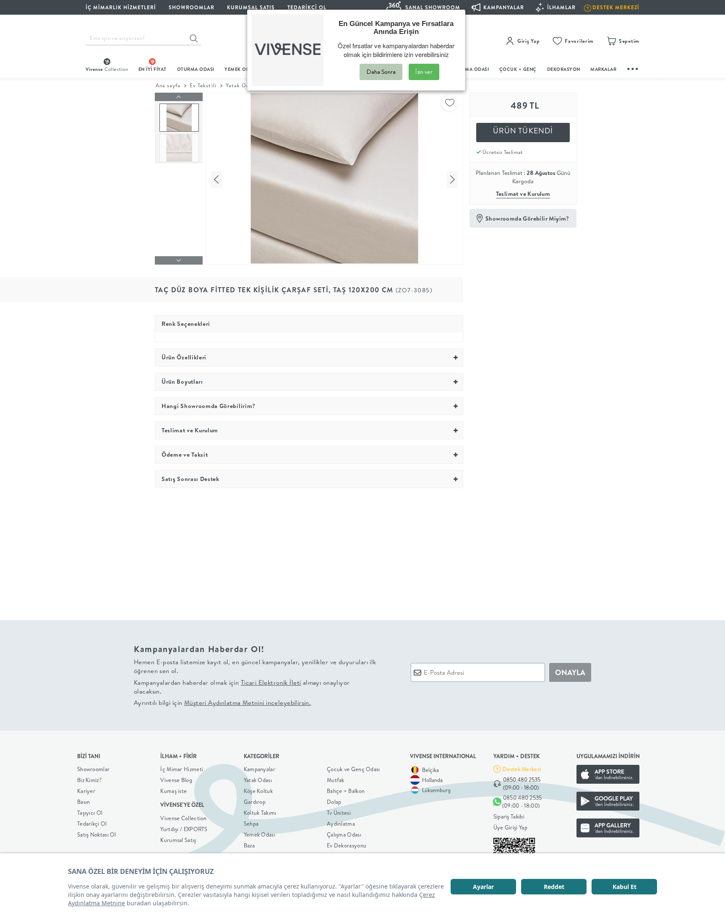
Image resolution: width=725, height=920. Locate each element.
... (633, 68)
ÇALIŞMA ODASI (470, 69)
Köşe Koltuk (258, 791)
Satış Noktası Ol (96, 834)
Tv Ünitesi (339, 812)
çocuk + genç (518, 69)
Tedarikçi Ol (306, 7)
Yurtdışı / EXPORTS (183, 829)
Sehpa (251, 823)
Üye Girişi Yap (510, 827)
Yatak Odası (258, 780)
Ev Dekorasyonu (346, 845)
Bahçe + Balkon (346, 791)
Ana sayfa (168, 85)
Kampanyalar (259, 769)
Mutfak (335, 780)
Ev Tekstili (203, 85)
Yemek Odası (259, 834)
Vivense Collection (183, 818)
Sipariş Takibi (508, 816)
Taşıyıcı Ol (89, 812)
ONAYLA (570, 672)
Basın (83, 802)
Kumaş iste (173, 791)
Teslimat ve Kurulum (523, 194)
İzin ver (424, 71)
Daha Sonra (381, 71)
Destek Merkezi (522, 769)
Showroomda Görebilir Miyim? (527, 218)
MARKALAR (603, 69)
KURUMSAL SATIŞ (251, 7)
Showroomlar (93, 769)
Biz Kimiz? (89, 780)
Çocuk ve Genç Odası (353, 769)
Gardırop (255, 802)
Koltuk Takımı (260, 812)
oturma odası (195, 69)
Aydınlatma (341, 823)
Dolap (334, 802)
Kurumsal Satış (178, 840)
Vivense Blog (176, 780)
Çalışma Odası (344, 834)
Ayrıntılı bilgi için (222, 702)
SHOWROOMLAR (191, 7)
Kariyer (86, 791)
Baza (249, 845)
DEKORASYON (563, 69)
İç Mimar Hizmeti (181, 769)
